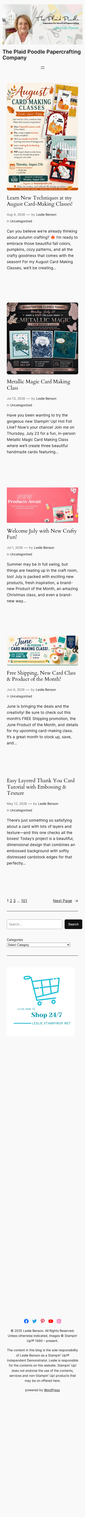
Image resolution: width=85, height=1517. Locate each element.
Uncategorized (21, 221)
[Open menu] (42, 67)
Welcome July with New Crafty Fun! (42, 534)
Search (73, 924)
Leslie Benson (46, 214)
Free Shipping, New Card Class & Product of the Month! (41, 676)
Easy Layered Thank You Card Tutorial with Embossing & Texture (41, 787)
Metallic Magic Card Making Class (38, 385)
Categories (15, 940)
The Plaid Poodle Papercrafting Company (41, 55)
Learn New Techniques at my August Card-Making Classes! (39, 201)
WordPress (52, 1390)
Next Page (65, 900)
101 (24, 900)
